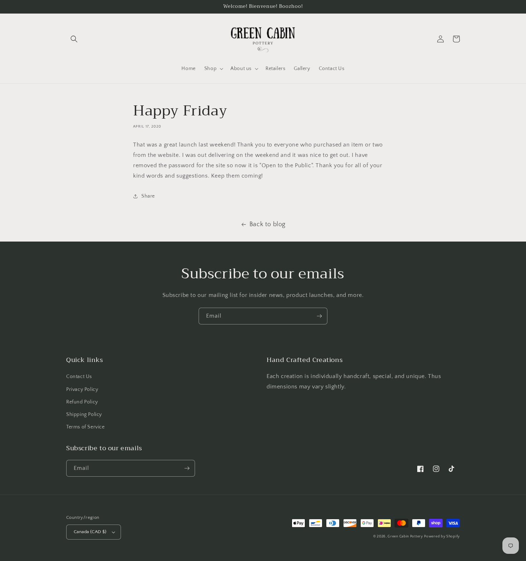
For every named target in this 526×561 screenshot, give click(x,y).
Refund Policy (82, 402)
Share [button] (148, 196)
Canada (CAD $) (90, 531)
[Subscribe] (319, 316)
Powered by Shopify (442, 536)
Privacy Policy (82, 389)
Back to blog (267, 224)
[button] (74, 39)
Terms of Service (85, 427)
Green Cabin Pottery (405, 536)
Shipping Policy (84, 414)
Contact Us (79, 376)
